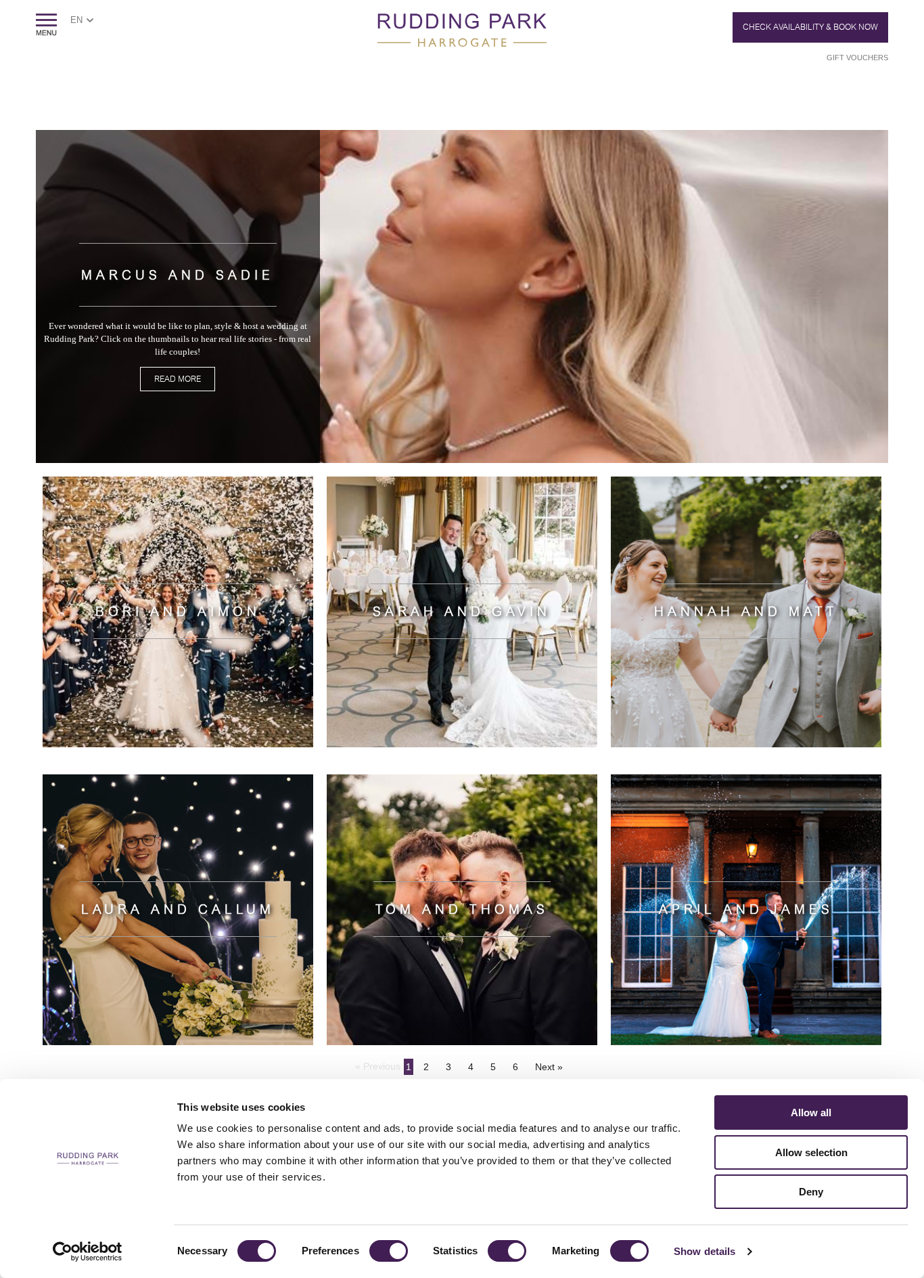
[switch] (388, 1251)
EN (76, 20)
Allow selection (811, 1152)
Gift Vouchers (857, 57)
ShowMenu (46, 25)
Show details (704, 1251)
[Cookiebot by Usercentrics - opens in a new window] (87, 1251)
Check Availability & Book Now (810, 27)
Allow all (811, 1112)
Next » (549, 1066)
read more (177, 379)
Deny (811, 1191)
